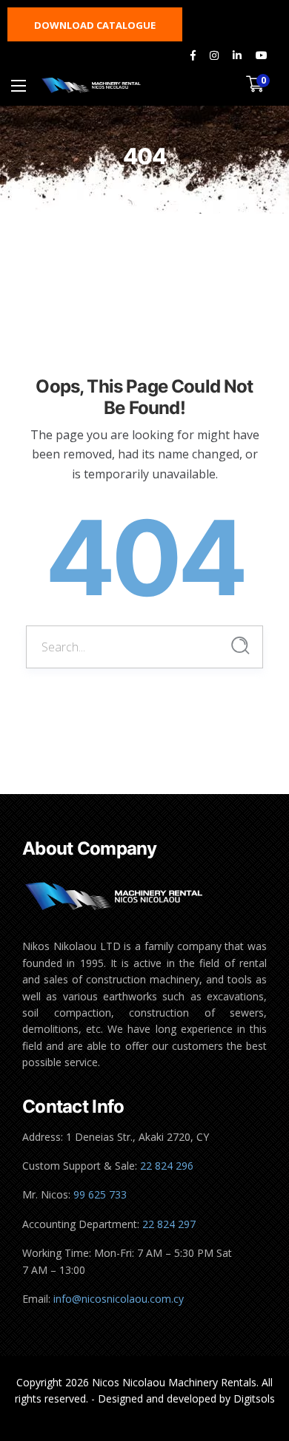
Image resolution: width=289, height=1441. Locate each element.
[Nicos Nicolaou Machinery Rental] (91, 85)
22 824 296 (166, 1166)
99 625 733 (100, 1194)
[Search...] (240, 646)
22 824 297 (169, 1224)
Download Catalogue (95, 25)
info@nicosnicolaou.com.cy (118, 1299)
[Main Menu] (18, 86)
